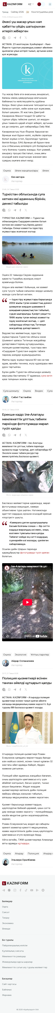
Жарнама (6, 995)
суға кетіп (46, 375)
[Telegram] (14, 38)
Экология (20, 654)
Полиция (33, 853)
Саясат (6, 912)
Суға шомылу (11, 391)
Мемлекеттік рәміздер (14, 956)
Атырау (19, 853)
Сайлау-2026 (17, 12)
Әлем (45, 170)
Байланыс (7, 989)
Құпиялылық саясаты (13, 951)
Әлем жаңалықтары (26, 170)
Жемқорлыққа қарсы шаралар (17, 962)
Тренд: (5, 12)
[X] (26, 38)
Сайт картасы (9, 984)
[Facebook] (20, 38)
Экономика (7, 923)
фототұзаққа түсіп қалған (34, 552)
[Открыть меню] (50, 4)
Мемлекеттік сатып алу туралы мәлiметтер (24, 967)
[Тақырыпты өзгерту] (41, 4)
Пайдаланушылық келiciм (14, 945)
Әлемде (6, 928)
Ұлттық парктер (40, 654)
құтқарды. (24, 843)
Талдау (5, 917)
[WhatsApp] (9, 38)
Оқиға (7, 170)
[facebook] (20, 890)
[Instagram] (4, 38)
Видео (39, 391)
